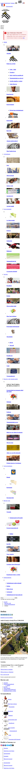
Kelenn (8, 296)
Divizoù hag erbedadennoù (16, 110)
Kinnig (8, 477)
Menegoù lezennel (8, 759)
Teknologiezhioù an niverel (16, 78)
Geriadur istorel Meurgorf (13, 564)
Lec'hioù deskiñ (11, 220)
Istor (8, 165)
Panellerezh (9, 355)
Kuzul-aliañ (9, 120)
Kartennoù (9, 487)
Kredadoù (6, 756)
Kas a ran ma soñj (5, 674)
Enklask (12, 3)
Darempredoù (9, 6)
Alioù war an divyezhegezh (13, 453)
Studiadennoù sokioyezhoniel (14, 583)
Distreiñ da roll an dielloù (7, 617)
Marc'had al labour (11, 316)
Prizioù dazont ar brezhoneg (14, 463)
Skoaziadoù (9, 336)
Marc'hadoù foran (11, 151)
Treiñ (8, 366)
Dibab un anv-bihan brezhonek (14, 432)
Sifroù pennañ (10, 175)
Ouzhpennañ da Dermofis (16, 517)
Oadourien (9, 241)
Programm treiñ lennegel (13, 326)
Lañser (2, 3)
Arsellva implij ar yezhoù (16, 81)
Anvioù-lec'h (10, 196)
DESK (11, 342)
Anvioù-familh (10, 206)
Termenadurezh (11, 376)
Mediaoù (9, 402)
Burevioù (9, 130)
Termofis (9, 512)
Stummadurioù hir (11, 261)
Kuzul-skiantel (10, 104)
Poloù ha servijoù (11, 63)
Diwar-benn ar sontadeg (7, 669)
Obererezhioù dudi (11, 306)
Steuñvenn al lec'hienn (9, 751)
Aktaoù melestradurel (12, 141)
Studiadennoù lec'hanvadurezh (14, 594)
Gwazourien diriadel (12, 271)
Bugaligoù (9, 285)
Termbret (12, 72)
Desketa (9, 230)
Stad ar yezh (10, 185)
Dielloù (11, 533)
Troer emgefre (10, 554)
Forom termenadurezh (12, 528)
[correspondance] (19, 3)
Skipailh (9, 53)
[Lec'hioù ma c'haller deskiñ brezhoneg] (13, 217)
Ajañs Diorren (13, 84)
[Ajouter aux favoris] (12, 615)
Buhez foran (10, 589)
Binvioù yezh (8, 603)
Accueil (5, 601)
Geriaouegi (9, 592)
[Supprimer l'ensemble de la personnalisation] (7, 615)
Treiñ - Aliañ (13, 69)
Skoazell (12, 345)
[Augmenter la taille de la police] (3, 615)
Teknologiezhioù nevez (12, 422)
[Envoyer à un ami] (10, 615)
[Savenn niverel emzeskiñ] (13, 227)
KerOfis (9, 544)
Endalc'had (7, 3)
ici (23, 38)
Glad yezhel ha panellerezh (16, 75)
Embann (9, 412)
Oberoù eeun (10, 442)
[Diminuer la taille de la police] (1, 615)
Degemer (6, 748)
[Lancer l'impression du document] (9, 615)
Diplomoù (9, 251)
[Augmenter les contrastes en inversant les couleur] (5, 615)
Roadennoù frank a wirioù (13, 574)
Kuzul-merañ (10, 94)
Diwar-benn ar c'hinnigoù (7, 672)
